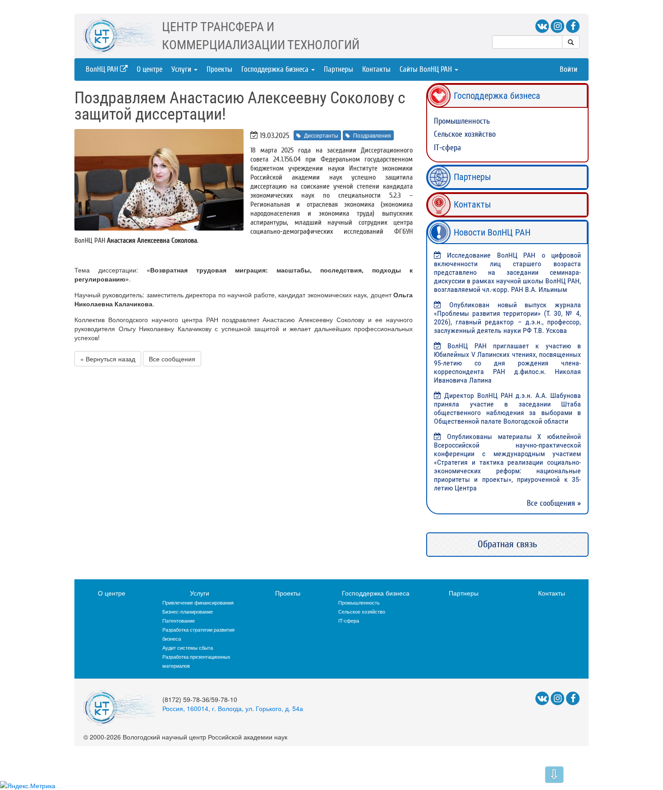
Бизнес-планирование (187, 611)
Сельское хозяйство (465, 134)
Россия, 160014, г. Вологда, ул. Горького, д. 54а (232, 708)
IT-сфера (447, 147)
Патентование (178, 620)
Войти (568, 69)
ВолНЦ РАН (103, 69)
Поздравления (372, 135)
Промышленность (462, 121)
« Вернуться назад (107, 358)
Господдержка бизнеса (275, 69)
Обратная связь (507, 544)
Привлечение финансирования (198, 602)
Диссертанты (321, 135)
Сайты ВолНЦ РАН (427, 69)
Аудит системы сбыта (187, 647)
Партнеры (338, 69)
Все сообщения (172, 358)
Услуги (182, 69)
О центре (149, 69)
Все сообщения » (554, 503)
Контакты (376, 69)
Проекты (219, 69)
